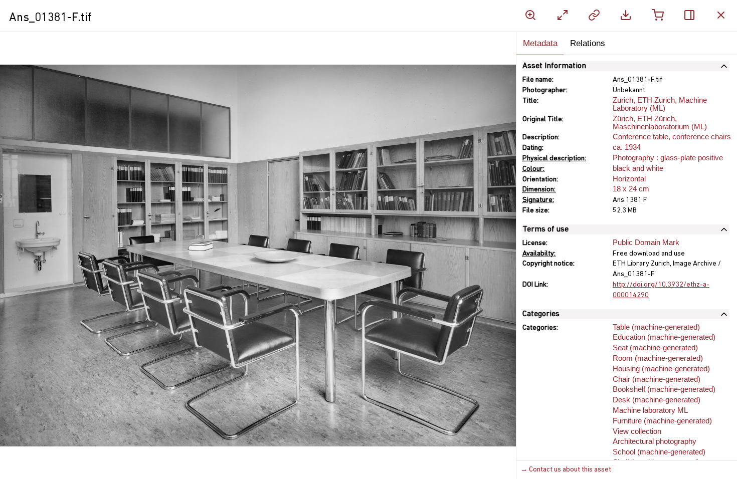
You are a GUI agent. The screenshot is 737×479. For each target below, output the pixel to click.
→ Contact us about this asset (565, 469)
